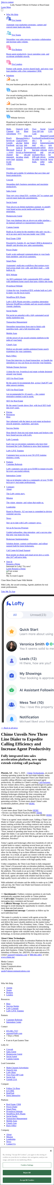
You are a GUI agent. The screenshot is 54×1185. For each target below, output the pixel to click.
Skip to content (7, 2)
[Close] (51, 1151)
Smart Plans (11, 1109)
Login (9, 569)
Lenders (9, 995)
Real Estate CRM (13, 1104)
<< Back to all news (9, 728)
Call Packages (44, 782)
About (9, 1134)
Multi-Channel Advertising (17, 1068)
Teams (9, 990)
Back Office (11, 1125)
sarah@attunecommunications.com (15, 971)
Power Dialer (11, 1107)
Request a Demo (13, 564)
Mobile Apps (11, 1121)
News (8, 1141)
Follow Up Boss (13, 1088)
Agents (9, 988)
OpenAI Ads (11, 1070)
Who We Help (12, 14)
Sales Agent (11, 1052)
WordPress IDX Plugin (15, 1114)
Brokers (9, 992)
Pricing (9, 412)
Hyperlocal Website (14, 1111)
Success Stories (12, 1006)
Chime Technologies (35, 773)
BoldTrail (10, 1093)
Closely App (11, 1123)
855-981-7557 (12, 1031)
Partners (9, 462)
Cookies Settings (27, 1165)
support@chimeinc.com (17, 955)
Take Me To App (8, 591)
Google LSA (11, 1079)
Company (10, 487)
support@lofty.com (14, 1033)
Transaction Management (16, 1118)
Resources (10, 414)
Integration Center (13, 1022)
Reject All (27, 1173)
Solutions (10, 75)
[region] (27, 1166)
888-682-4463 (36, 955)
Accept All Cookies (27, 1180)
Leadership (10, 1139)
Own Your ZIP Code (14, 1075)
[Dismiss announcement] (2, 10)
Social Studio (11, 1116)
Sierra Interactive (13, 1095)
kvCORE (10, 1091)
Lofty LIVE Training (15, 1011)
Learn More (6, 7)
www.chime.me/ (8, 957)
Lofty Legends (12, 1008)
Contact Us (11, 1144)
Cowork (9, 1049)
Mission (9, 1137)
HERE (32, 803)
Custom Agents (12, 1059)
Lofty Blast (11, 1072)
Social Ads (10, 1077)
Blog (8, 1004)
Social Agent (11, 1056)
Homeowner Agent (14, 1054)
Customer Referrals (14, 1020)
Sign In (9, 562)
